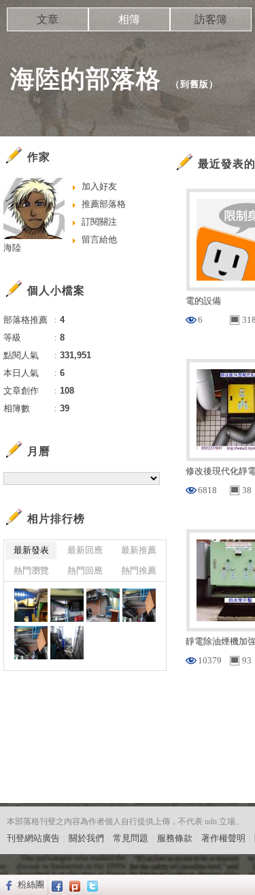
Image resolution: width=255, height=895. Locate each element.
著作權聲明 (223, 838)
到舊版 (194, 84)
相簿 (129, 19)
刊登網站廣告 (33, 838)
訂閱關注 (99, 222)
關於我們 (86, 838)
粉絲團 (31, 884)
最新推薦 (138, 550)
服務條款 (174, 838)
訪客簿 (210, 19)
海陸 (12, 247)
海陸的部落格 (85, 79)
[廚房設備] (31, 605)
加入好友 (99, 186)
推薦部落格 (104, 204)
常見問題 (130, 838)
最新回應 (85, 550)
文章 (47, 19)
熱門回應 (85, 570)
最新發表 (31, 550)
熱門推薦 (138, 570)
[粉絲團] (7, 885)
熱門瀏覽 (31, 570)
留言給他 (99, 239)
